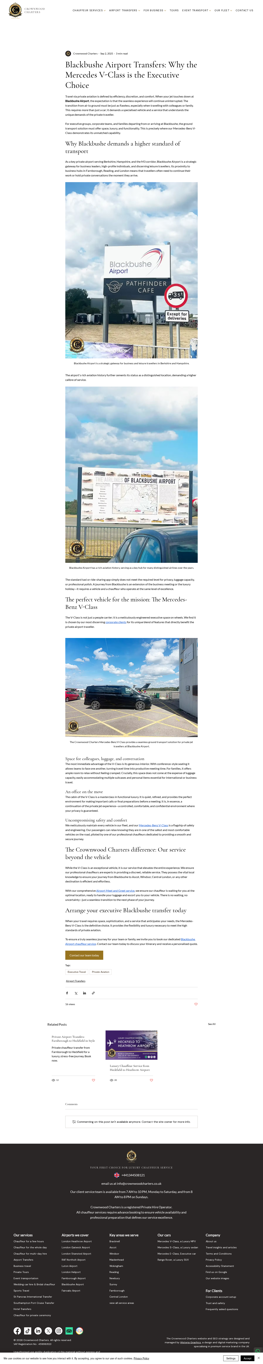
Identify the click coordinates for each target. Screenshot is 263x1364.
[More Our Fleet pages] (231, 10)
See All (212, 1023)
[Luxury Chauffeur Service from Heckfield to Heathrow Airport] (132, 1045)
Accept (247, 1358)
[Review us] (79, 1331)
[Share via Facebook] (67, 993)
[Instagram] (58, 1331)
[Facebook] (17, 1331)
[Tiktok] (27, 1331)
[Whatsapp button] (258, 1351)
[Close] (259, 1358)
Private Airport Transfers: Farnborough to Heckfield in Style (73, 1039)
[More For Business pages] (165, 10)
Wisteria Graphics (190, 1342)
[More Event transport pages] (210, 10)
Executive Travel (77, 971)
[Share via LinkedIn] (84, 993)
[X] (48, 1331)
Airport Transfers (75, 980)
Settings (230, 1358)
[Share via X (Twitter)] (75, 993)
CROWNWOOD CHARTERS (35, 10)
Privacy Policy (141, 1358)
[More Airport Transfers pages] (139, 10)
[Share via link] (93, 993)
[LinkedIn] (38, 1331)
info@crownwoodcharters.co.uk (139, 1183)
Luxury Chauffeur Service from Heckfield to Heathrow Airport (130, 1068)
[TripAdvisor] (69, 1331)
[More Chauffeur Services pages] (105, 10)
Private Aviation (100, 971)
